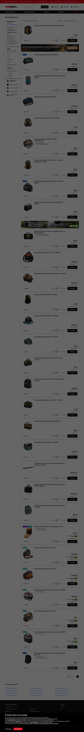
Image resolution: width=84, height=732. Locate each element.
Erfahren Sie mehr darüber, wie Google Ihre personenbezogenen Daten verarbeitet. (39, 723)
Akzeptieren (18, 729)
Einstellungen (8, 729)
